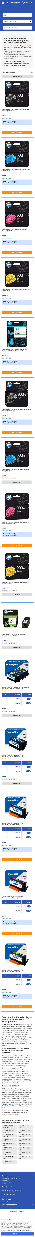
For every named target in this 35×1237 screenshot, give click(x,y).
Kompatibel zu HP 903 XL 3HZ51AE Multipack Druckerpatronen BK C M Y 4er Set (15, 687)
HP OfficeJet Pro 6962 (8, 1153)
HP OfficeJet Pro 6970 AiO (24, 1135)
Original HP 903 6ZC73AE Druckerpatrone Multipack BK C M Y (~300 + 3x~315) (14, 350)
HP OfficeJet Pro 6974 (24, 1144)
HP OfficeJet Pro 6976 (24, 1149)
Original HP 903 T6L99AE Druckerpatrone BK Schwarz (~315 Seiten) (15, 110)
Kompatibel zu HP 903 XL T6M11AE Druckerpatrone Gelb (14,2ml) (12, 970)
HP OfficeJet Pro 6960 (8, 1144)
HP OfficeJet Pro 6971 (24, 1140)
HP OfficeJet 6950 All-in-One (8, 1127)
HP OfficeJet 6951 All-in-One (8, 1131)
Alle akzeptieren (17, 1234)
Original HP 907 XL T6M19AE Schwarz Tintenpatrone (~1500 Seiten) (13, 635)
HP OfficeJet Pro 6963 (8, 1157)
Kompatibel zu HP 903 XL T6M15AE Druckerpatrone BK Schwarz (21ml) (12, 755)
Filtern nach (17, 76)
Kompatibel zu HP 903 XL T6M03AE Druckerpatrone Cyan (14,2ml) (12, 823)
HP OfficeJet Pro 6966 (24, 1131)
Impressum (22, 1211)
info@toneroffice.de (9, 1187)
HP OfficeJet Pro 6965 (24, 1127)
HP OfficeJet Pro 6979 (24, 1157)
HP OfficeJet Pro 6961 (8, 1149)
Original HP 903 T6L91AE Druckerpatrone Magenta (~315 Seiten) (14, 230)
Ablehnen (28, 1230)
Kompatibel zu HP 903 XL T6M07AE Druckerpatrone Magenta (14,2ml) (12, 897)
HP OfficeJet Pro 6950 (8, 1140)
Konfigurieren (4, 1230)
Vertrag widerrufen (9, 1194)
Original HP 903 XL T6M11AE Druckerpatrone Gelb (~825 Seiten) (15, 582)
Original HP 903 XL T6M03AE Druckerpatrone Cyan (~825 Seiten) (15, 470)
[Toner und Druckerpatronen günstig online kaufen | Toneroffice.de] (15, 2)
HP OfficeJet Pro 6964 (8, 1162)
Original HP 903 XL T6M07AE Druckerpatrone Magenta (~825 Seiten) (15, 522)
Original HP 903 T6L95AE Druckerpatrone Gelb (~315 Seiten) (16, 290)
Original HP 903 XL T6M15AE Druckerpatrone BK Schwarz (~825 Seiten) (16, 410)
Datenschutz (14, 1211)
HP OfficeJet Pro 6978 (24, 1153)
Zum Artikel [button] (16, 482)
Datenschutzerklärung (20, 1230)
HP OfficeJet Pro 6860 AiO (8, 1135)
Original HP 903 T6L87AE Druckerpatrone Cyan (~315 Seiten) (16, 170)
